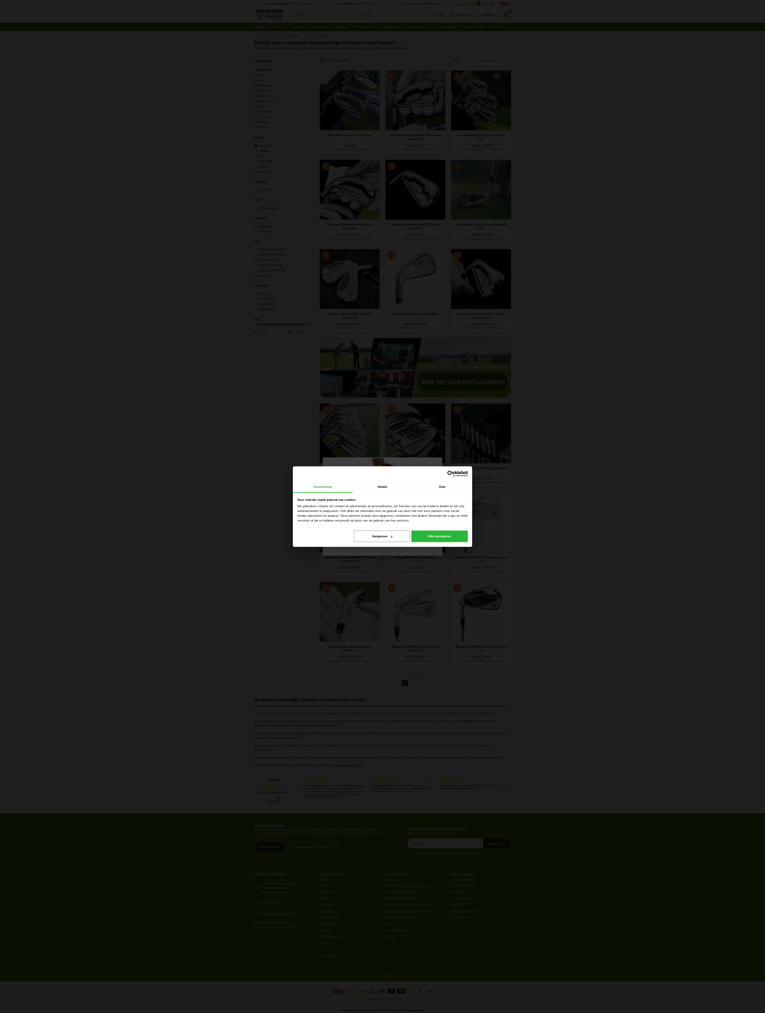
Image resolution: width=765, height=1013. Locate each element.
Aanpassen (379, 536)
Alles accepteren (439, 536)
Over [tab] (442, 486)
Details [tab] (382, 486)
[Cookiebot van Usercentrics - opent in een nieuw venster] (450, 474)
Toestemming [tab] (322, 486)
